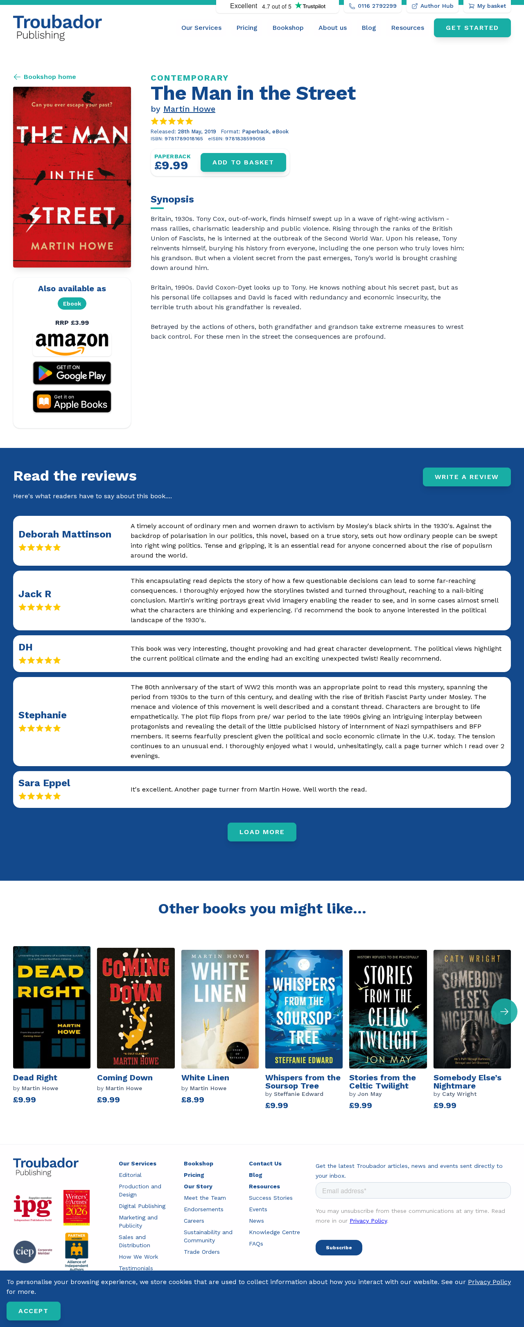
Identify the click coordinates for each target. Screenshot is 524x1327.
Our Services (201, 27)
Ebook (72, 303)
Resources (407, 27)
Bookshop (288, 27)
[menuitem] (201, 28)
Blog (368, 27)
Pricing (246, 27)
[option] (55, 1030)
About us (332, 27)
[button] (504, 1012)
